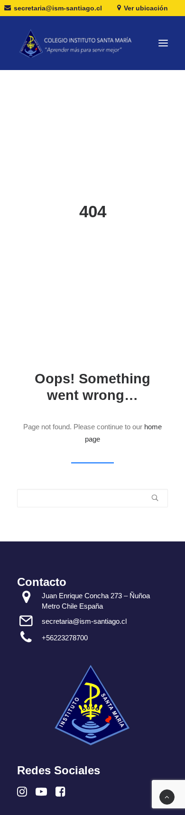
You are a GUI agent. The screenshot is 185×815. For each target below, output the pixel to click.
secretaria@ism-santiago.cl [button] (84, 621)
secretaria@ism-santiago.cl (58, 8)
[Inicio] (92, 705)
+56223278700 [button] (65, 638)
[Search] (92, 498)
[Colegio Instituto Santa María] (79, 43)
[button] (163, 43)
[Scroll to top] (167, 796)
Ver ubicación (146, 8)
